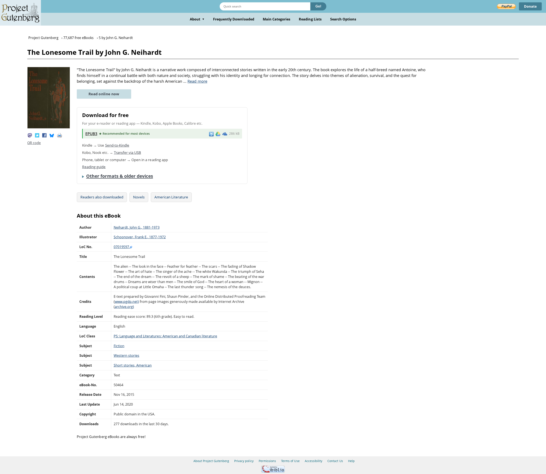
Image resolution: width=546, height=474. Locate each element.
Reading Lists (310, 19)
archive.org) (124, 306)
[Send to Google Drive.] (218, 133)
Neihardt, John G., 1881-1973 (137, 227)
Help (351, 461)
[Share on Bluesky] (51, 135)
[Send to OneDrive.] (224, 133)
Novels (139, 197)
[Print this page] (59, 135)
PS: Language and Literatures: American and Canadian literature (165, 336)
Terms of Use (290, 461)
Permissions (267, 461)
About (197, 19)
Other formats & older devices (119, 176)
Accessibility (313, 461)
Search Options (343, 19)
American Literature (171, 197)
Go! (318, 6)
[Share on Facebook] (44, 135)
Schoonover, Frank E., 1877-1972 (140, 237)
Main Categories (276, 19)
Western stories (126, 355)
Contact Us (335, 461)
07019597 (122, 246)
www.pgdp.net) (127, 301)
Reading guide (94, 166)
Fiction (119, 346)
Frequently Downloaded (233, 19)
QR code (34, 142)
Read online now (104, 93)
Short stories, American (133, 365)
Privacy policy (244, 461)
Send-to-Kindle (117, 145)
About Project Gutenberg (211, 461)
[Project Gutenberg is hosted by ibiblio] (273, 471)
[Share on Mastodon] (30, 135)
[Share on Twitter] (37, 135)
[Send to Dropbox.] (211, 133)
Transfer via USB (127, 152)
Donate (530, 6)
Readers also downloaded (101, 197)
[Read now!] (48, 127)
